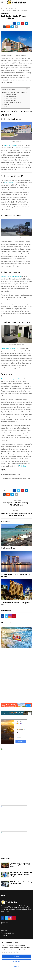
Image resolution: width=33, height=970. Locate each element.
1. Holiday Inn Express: (10, 94)
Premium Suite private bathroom (11, 276)
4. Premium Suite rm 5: (10, 100)
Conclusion (5, 104)
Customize (16, 961)
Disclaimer (4, 930)
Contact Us (4, 935)
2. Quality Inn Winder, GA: (10, 96)
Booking (7, 13)
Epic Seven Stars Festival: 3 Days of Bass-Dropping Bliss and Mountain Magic (20, 865)
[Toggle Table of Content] (26, 89)
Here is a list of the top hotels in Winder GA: (15, 92)
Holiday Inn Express (10, 145)
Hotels (2, 13)
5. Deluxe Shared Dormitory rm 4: (13, 102)
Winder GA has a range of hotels (11, 379)
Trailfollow (22, 466)
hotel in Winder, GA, (10, 182)
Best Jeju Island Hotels (8, 548)
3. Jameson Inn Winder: (10, 98)
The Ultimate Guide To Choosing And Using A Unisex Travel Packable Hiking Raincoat (21, 874)
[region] (16, 954)
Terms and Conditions (7, 933)
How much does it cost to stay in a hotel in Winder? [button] (17, 478)
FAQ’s (5, 106)
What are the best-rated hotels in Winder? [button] (14, 482)
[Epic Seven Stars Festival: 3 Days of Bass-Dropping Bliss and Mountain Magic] (5, 865)
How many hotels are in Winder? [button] (12, 474)
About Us (3, 928)
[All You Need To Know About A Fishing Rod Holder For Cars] (5, 884)
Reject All (16, 966)
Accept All (16, 956)
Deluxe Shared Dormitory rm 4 (10, 348)
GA (25, 281)
